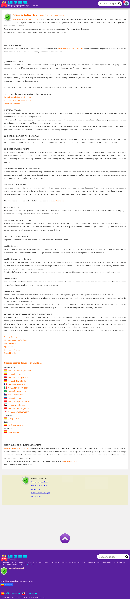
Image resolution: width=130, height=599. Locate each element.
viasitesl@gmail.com (71, 461)
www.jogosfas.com (17, 391)
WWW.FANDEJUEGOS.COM (25, 19)
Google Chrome (10, 337)
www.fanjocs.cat (16, 374)
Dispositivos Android (12, 350)
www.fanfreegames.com (20, 377)
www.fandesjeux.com (19, 384)
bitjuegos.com (15, 425)
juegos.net (13, 418)
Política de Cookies (39, 482)
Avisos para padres (39, 486)
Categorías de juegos (40, 493)
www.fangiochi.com (18, 388)
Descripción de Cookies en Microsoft (18, 100)
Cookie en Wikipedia (12, 104)
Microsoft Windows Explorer (15, 340)
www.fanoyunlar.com (19, 401)
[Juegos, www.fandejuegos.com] (14, 4)
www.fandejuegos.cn (18, 408)
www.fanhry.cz (15, 394)
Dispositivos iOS (10, 353)
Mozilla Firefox (10, 343)
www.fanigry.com (17, 398)
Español (8, 585)
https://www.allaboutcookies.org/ (17, 97)
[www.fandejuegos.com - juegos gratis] (14, 557)
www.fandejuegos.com (19, 370)
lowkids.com (14, 432)
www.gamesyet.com (18, 412)
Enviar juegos (37, 496)
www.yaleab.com (16, 405)
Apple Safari (9, 347)
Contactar (35, 489)
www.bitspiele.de (17, 381)
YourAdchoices (58, 201)
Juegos (30, 564)
